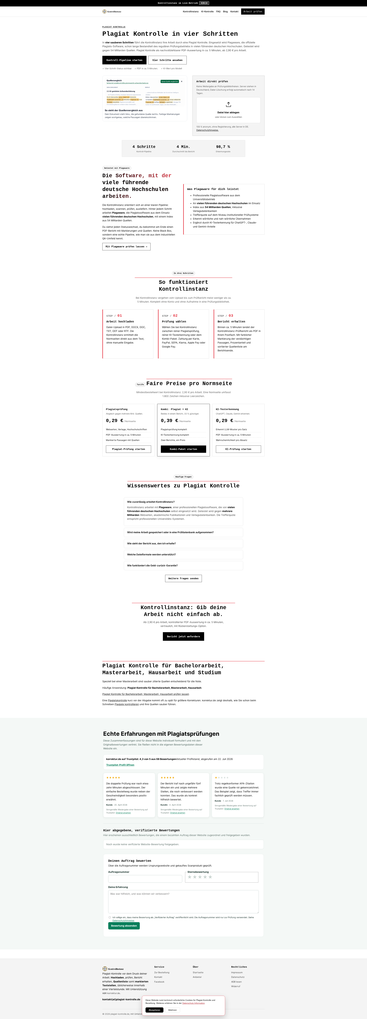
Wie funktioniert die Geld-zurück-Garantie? (152, 565)
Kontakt (234, 11)
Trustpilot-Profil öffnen (120, 764)
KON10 (204, 3)
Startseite (198, 972)
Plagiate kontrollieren (127, 704)
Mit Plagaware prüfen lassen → (126, 246)
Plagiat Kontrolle (114, 27)
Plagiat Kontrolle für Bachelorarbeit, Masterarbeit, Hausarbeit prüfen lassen (145, 694)
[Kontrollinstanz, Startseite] (113, 11)
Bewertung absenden (124, 925)
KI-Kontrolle (207, 11)
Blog (225, 11)
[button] (228, 110)
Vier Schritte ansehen (167, 60)
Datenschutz (237, 977)
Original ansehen (123, 813)
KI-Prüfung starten (238, 449)
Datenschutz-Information (193, 1003)
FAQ (218, 11)
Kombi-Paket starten (183, 449)
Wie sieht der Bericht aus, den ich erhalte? (151, 543)
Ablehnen (172, 1010)
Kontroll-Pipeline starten (124, 60)
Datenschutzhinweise (123, 920)
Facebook (159, 981)
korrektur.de (113, 993)
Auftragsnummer (118, 872)
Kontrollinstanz (191, 11)
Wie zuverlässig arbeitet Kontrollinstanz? (151, 501)
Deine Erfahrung (118, 887)
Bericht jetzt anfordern (183, 636)
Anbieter (197, 977)
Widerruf (235, 986)
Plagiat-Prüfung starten (128, 449)
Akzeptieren (154, 1010)
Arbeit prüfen (253, 11)
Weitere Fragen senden (183, 578)
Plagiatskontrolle (117, 700)
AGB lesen (236, 981)
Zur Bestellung (161, 972)
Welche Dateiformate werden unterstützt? (151, 554)
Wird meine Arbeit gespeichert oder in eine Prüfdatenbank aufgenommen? (170, 532)
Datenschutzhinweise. (207, 130)
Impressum (237, 972)
